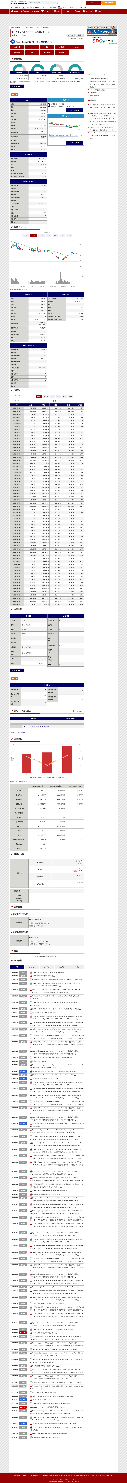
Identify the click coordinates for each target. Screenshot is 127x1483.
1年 (49, 236)
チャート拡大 (75, 143)
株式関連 (61, 967)
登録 (109, 2)
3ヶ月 (33, 236)
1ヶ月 (25, 236)
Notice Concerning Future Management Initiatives (47, 972)
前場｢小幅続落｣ (95, 95)
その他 (76, 967)
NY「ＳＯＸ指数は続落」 (98, 90)
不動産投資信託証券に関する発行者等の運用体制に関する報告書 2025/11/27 (56, 1382)
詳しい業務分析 (75, 110)
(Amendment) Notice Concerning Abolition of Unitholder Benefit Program (54, 1287)
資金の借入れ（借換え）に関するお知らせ (45, 1194)
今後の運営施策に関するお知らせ (42, 976)
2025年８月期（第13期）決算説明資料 (44, 1392)
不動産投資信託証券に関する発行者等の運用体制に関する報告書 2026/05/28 (56, 979)
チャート (32, 47)
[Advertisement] (63, 19)
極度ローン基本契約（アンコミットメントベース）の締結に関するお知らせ (55, 1009)
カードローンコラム (85, 1475)
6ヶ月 (41, 236)
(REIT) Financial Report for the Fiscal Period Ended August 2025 (52, 1396)
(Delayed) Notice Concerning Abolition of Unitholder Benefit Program (53, 1349)
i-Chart (76, 1475)
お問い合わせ (44, 1475)
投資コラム (95, 1475)
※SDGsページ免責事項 (17, 732)
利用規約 (51, 1475)
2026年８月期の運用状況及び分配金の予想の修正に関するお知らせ (53, 1071)
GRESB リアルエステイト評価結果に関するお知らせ (48, 1407)
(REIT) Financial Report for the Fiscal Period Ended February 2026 (53, 1075)
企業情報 (62, 47)
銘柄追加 (70, 35)
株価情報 (17, 47)
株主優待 (47, 52)
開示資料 (62, 52)
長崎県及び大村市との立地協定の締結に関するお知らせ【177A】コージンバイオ (102, 128)
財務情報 (17, 52)
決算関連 (47, 967)
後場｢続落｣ (93, 93)
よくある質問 (24, 1475)
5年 (62, 236)
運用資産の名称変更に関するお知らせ (44, 1333)
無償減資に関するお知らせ (40, 1061)
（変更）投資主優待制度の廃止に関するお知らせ (47, 1303)
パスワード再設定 (34, 1475)
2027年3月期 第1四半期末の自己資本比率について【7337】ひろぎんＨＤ (103, 123)
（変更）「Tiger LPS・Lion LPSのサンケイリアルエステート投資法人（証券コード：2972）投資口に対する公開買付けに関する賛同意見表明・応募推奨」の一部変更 (56, 1043)
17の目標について (79, 711)
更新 (79, 35)
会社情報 (16, 1475)
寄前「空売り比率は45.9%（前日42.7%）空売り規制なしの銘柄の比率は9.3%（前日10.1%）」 (103, 84)
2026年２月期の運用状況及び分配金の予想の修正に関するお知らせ (53, 1423)
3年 (55, 236)
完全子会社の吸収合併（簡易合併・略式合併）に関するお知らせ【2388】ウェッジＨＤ (102, 107)
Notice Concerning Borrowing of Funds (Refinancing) (48, 1190)
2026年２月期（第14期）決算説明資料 (44, 1012)
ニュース (32, 967)
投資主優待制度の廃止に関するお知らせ (44, 1366)
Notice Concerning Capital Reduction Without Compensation (51, 1057)
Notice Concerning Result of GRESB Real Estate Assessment (51, 1403)
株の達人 (71, 1475)
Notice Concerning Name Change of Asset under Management (51, 1329)
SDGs (77, 47)
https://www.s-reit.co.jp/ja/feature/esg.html (36, 726)
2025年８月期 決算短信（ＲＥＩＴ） (44, 1400)
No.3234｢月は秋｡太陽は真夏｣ (99, 78)
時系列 (47, 47)
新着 (17, 967)
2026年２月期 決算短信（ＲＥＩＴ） (44, 1078)
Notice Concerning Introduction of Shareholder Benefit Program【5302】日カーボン (103, 135)
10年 (69, 236)
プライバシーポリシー (61, 1475)
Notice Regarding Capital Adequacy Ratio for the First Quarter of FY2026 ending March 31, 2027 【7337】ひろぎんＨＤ (103, 116)
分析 (32, 52)
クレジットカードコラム (106, 1475)
